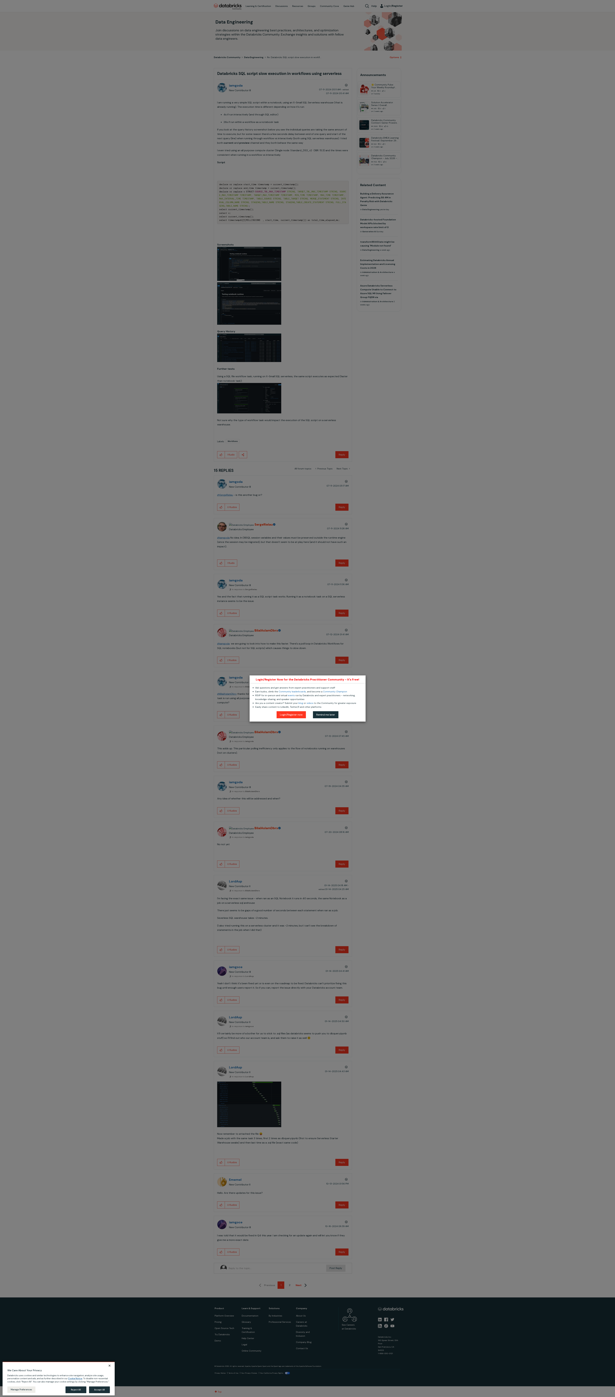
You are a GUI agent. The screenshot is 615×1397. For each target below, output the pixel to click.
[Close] (109, 1365)
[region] (59, 1378)
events (291, 695)
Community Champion (335, 691)
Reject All (76, 1389)
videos (310, 703)
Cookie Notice (75, 1378)
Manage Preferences (21, 1389)
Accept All (99, 1389)
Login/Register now (291, 714)
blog (300, 703)
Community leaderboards (292, 691)
